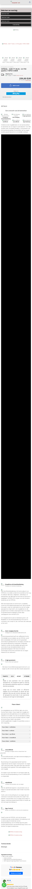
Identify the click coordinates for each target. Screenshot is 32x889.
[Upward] (28, 886)
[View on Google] (4, 881)
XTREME (26, 676)
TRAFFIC (5, 676)
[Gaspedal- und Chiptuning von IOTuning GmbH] (16, 2)
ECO (12, 676)
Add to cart (16, 85)
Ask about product (7, 97)
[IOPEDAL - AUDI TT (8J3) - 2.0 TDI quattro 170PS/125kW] (15, 43)
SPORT (19, 676)
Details (4, 106)
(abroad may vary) (19, 75)
